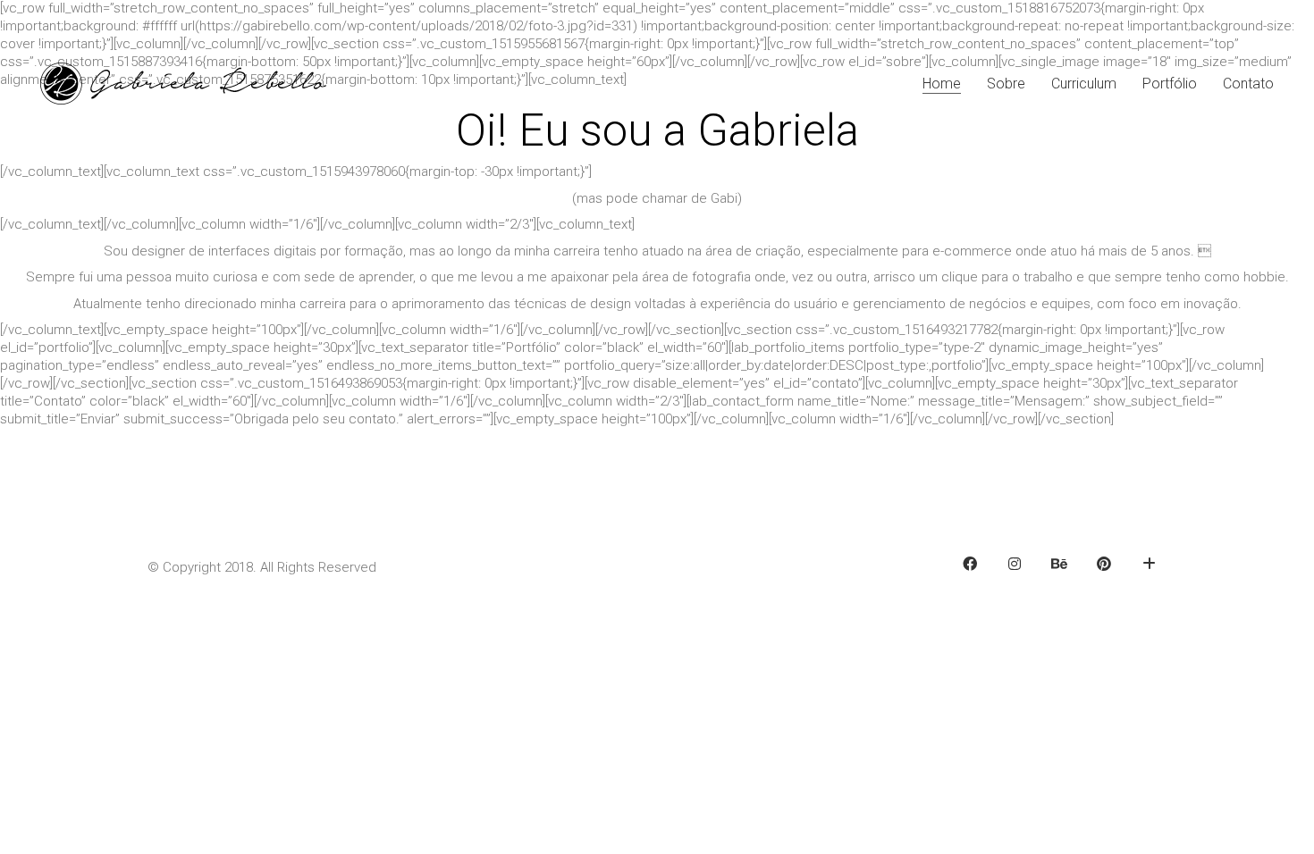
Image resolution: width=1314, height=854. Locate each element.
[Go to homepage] (183, 84)
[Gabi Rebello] (1149, 564)
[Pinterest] (1104, 564)
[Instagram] (1014, 564)
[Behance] (1059, 564)
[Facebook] (970, 564)
